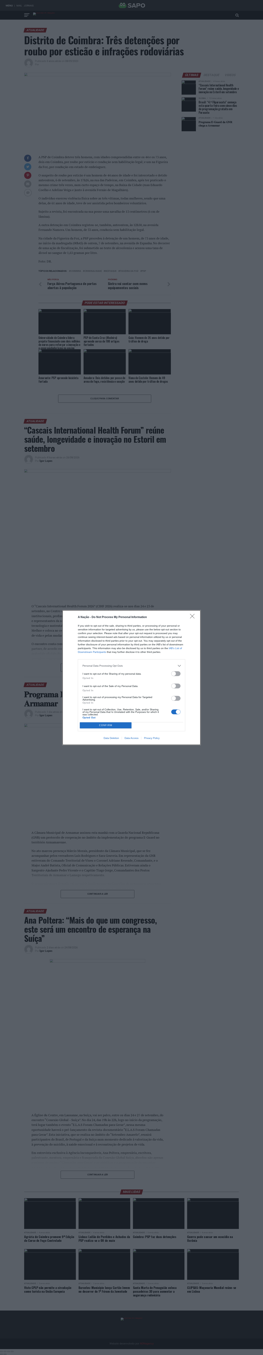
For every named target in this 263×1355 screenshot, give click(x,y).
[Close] (193, 617)
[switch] (176, 673)
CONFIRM (105, 725)
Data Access (131, 738)
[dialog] (131, 677)
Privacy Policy (152, 738)
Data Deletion (111, 738)
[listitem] (131, 666)
